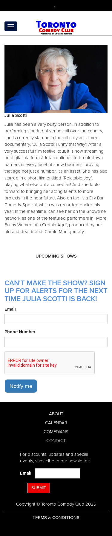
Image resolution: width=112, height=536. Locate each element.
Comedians (56, 431)
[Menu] (10, 26)
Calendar (56, 422)
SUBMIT (38, 487)
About (56, 413)
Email (10, 309)
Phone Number (19, 331)
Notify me (21, 386)
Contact (56, 440)
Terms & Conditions (56, 517)
